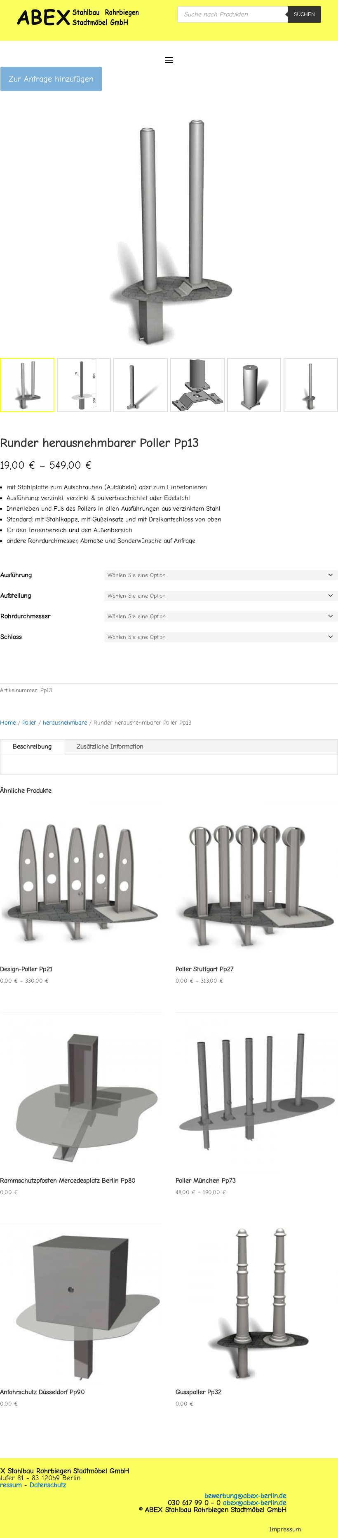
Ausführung (16, 575)
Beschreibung (32, 746)
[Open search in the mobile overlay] (249, 14)
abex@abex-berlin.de (254, 1503)
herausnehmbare (65, 722)
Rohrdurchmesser (25, 616)
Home (8, 722)
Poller (29, 722)
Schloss (11, 637)
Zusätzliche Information (110, 746)
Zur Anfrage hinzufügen (51, 79)
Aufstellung (15, 595)
